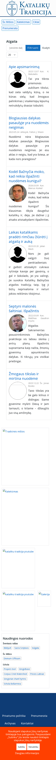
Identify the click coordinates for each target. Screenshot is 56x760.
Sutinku (21, 746)
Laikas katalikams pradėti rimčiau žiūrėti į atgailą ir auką (28, 237)
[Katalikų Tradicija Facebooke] (5, 703)
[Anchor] (42, 66)
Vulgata (35, 647)
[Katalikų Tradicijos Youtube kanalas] (18, 610)
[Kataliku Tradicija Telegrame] (36, 28)
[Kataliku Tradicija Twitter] (31, 28)
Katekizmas (23, 22)
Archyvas (10, 723)
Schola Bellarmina (12, 683)
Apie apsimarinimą (24, 66)
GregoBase (24, 669)
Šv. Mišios (8, 22)
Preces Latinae (37, 673)
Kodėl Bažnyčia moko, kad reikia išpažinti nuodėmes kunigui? (27, 176)
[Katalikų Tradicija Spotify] (30, 703)
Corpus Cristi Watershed (15, 673)
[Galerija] (44, 598)
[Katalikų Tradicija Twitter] (18, 703)
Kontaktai (27, 723)
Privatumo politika (14, 716)
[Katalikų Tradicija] (36, 703)
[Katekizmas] (25, 516)
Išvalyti (46, 47)
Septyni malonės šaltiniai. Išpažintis (24, 308)
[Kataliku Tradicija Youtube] (27, 28)
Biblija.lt (7, 647)
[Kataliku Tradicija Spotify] (41, 28)
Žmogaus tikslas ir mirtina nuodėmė (24, 376)
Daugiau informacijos (27, 753)
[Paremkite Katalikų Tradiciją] (18, 567)
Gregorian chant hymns (15, 678)
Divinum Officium (12, 658)
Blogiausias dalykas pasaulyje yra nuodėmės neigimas (29, 122)
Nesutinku (33, 746)
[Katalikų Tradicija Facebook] (22, 28)
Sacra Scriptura (21, 647)
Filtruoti (32, 47)
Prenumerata (10, 28)
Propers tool (10, 669)
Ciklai (36, 22)
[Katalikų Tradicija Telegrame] (24, 703)
